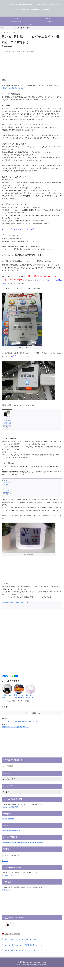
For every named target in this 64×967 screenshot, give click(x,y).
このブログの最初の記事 (10, 807)
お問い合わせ (6, 890)
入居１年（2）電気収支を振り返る (13, 88)
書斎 (13, 701)
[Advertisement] (32, 66)
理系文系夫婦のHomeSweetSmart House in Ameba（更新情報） (23, 842)
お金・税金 (20, 51)
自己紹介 (5, 861)
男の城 (20, 701)
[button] (60, 766)
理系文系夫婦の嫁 (8, 819)
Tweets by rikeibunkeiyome (11, 830)
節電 (26, 701)
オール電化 (6, 701)
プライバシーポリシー (9, 875)
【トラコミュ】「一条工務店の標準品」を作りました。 (20, 721)
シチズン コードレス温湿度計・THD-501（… (7, 491)
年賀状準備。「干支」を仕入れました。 (15, 727)
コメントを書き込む (32, 713)
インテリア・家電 (8, 51)
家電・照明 (30, 51)
